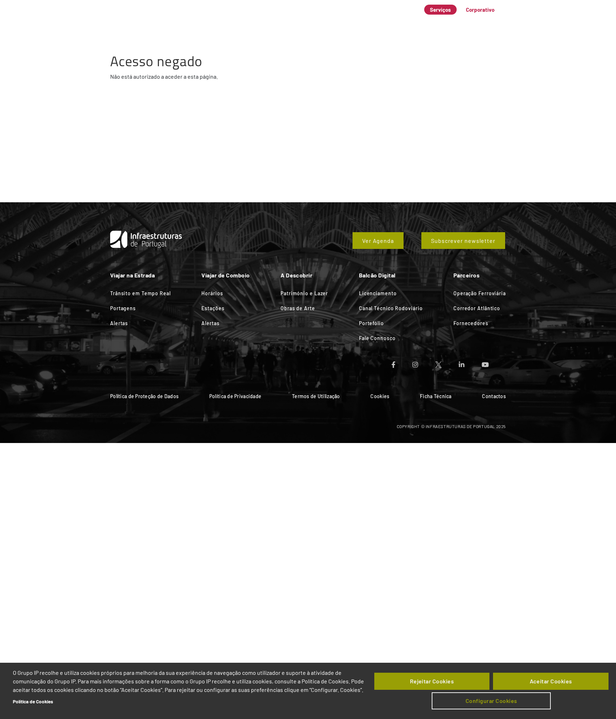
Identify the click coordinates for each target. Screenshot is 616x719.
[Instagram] (423, 362)
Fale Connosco (485, 23)
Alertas (119, 323)
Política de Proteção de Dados (144, 396)
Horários (212, 293)
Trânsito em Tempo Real (140, 293)
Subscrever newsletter (463, 240)
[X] (447, 362)
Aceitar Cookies (551, 681)
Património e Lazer (304, 293)
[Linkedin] (470, 362)
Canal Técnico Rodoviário (391, 308)
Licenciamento (378, 293)
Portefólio (371, 323)
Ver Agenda (378, 240)
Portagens (123, 308)
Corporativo (480, 9)
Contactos (494, 396)
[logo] (137, 18)
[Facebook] (401, 362)
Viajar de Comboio (299, 23)
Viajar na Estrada (240, 23)
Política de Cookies (33, 701)
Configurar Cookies (491, 700)
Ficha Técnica (436, 396)
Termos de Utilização (316, 396)
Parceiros (394, 23)
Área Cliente (436, 23)
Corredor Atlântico (476, 308)
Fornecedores (470, 323)
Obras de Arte (298, 308)
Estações (212, 308)
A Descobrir (352, 23)
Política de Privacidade (235, 396)
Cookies (379, 396)
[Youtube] (494, 362)
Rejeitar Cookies (432, 681)
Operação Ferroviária (479, 293)
